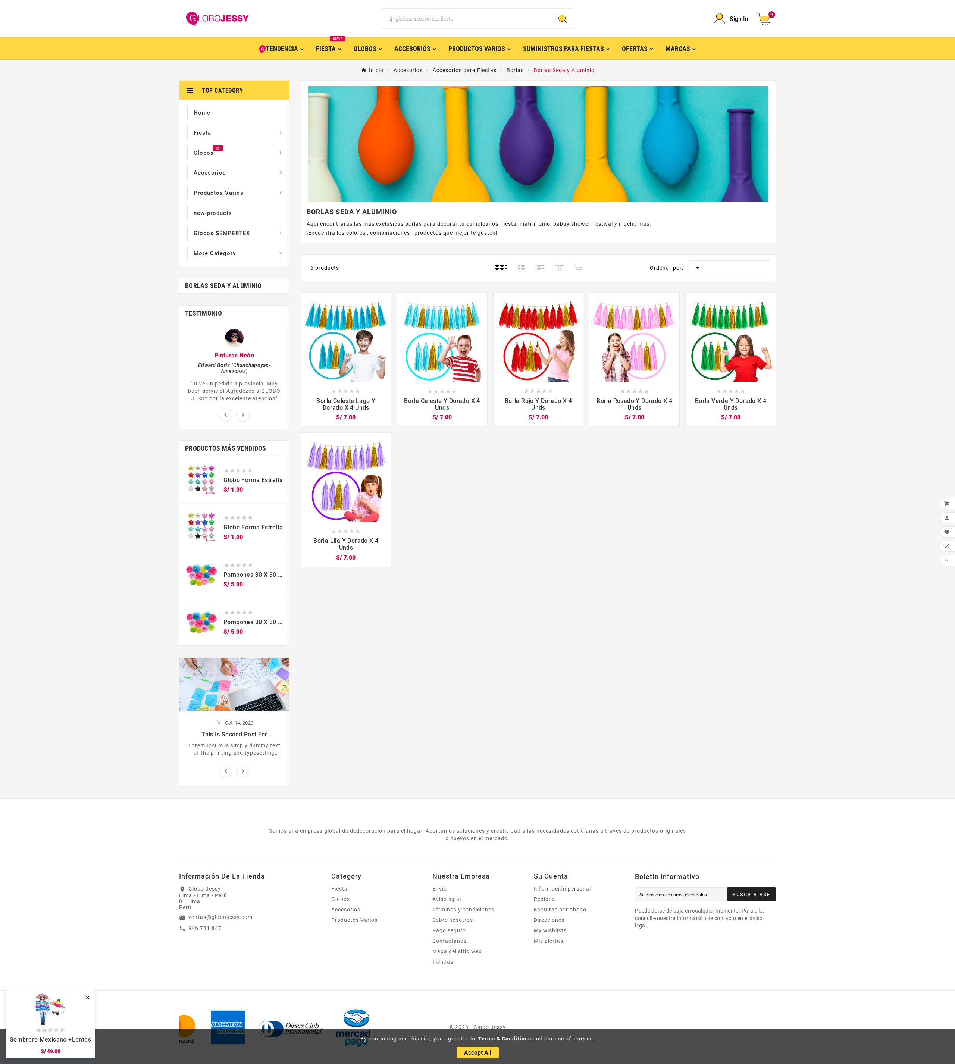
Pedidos (544, 899)
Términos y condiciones (463, 910)
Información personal (562, 889)
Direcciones (549, 920)
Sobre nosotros (452, 920)
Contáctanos (449, 941)
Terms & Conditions (504, 1039)
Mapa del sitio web (457, 951)
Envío (439, 889)
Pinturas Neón (234, 355)
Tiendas (442, 962)
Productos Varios (354, 920)
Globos (340, 899)
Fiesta (339, 889)
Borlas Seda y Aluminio (223, 286)
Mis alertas (548, 941)
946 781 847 (205, 928)
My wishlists (550, 930)
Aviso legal (446, 899)
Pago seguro (449, 930)
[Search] (562, 19)
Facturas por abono (560, 910)
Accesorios (345, 910)
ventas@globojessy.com (220, 917)
